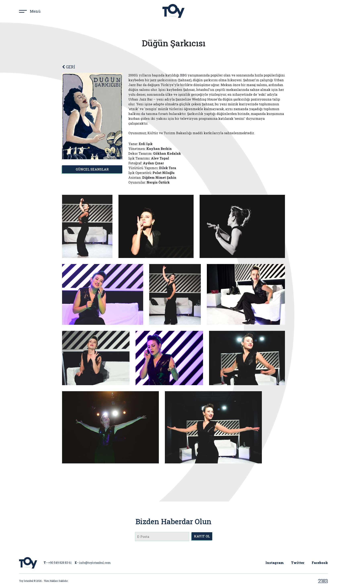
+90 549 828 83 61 (59, 563)
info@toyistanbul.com (95, 563)
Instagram (274, 563)
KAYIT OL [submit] (202, 536)
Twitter (297, 563)
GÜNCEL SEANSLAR (92, 169)
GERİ (70, 66)
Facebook (320, 563)
